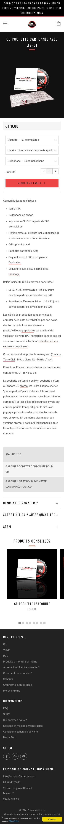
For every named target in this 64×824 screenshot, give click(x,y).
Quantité (10, 172)
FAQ (5, 708)
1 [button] (19, 623)
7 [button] (41, 623)
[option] (32, 84)
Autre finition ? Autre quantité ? (21, 667)
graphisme (28, 330)
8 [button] (44, 623)
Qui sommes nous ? (15, 720)
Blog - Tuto (9, 737)
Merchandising (11, 690)
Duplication (15, 262)
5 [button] (34, 623)
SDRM (6, 714)
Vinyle (6, 650)
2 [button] (23, 623)
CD (5, 644)
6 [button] (37, 623)
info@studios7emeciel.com (19, 776)
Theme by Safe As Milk (15, 814)
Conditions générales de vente (21, 731)
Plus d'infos (13, 821)
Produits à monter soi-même (20, 661)
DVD (5, 655)
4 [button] (30, 623)
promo (24, 386)
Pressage (14, 274)
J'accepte (52, 819)
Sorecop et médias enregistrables (23, 725)
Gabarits (8, 679)
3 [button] (27, 623)
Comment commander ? (17, 673)
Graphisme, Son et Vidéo (17, 684)
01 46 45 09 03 (11, 782)
